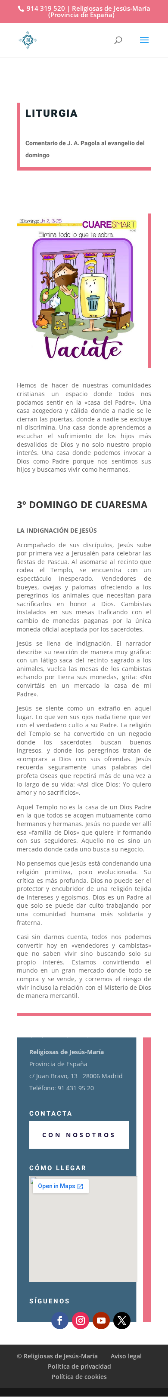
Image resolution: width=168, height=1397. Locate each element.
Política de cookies (79, 1377)
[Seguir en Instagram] (80, 1320)
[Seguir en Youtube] (101, 1320)
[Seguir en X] (122, 1320)
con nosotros (79, 1135)
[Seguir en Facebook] (59, 1320)
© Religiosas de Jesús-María (58, 1356)
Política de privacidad (79, 1366)
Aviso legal (126, 1356)
